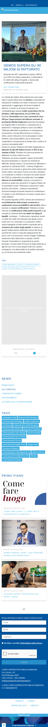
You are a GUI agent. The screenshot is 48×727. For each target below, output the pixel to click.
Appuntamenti (9, 398)
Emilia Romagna (11, 10)
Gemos (5, 268)
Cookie (31, 701)
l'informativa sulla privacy (31, 643)
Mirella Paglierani (15, 268)
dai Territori (11, 87)
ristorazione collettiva (32, 264)
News (6, 378)
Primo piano (8, 385)
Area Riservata (31, 5)
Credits (34, 706)
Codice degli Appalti (9, 264)
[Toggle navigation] (43, 10)
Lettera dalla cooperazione (17, 402)
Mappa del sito (19, 706)
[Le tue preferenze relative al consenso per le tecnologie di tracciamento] (4, 725)
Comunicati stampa (12, 394)
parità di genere (29, 268)
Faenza (20, 264)
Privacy (19, 701)
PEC (12, 5)
